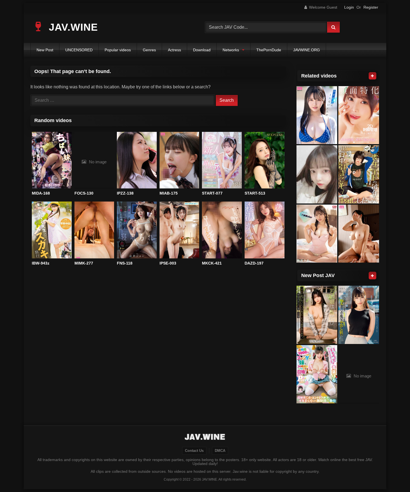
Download (202, 50)
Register (370, 7)
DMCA (220, 451)
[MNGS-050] (358, 115)
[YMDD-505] (316, 374)
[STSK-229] (358, 174)
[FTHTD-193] (316, 315)
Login (349, 7)
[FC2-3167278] (316, 174)
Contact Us (194, 451)
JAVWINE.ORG (306, 50)
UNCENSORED (79, 50)
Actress (174, 50)
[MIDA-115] (358, 234)
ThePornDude (268, 50)
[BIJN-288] (358, 315)
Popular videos (118, 50)
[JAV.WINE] (205, 437)
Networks (231, 50)
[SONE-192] (316, 234)
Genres (149, 50)
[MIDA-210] (316, 115)
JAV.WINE (72, 27)
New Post (45, 50)
